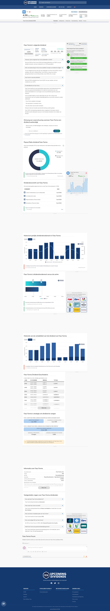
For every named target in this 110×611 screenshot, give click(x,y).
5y (78, 193)
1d (71, 193)
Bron (62, 209)
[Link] (42, 551)
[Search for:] (63, 2)
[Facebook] (51, 583)
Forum (84, 20)
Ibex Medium (74, 12)
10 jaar (30, 239)
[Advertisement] (55, 32)
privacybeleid (27, 135)
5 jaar (25, 239)
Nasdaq (25, 594)
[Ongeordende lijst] (37, 551)
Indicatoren (61, 20)
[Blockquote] (39, 551)
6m (74, 193)
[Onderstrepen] (32, 551)
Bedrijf (80, 20)
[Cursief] (30, 551)
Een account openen (79, 58)
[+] (46, 551)
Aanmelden (57, 131)
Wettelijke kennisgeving (77, 596)
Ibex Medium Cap (27, 599)
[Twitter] (55, 583)
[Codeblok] (41, 551)
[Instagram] (58, 583)
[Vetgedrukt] (28, 551)
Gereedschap (75, 20)
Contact (74, 601)
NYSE (24, 592)
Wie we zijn (75, 599)
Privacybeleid (75, 592)
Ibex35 (25, 596)
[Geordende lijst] (35, 551)
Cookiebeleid (75, 594)
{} (44, 551)
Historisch (68, 20)
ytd (82, 193)
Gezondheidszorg (83, 12)
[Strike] (34, 551)
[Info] (63, 145)
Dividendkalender (44, 592)
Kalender (55, 20)
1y (76, 193)
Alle (34, 239)
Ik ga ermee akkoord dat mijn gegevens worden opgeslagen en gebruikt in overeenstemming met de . (43, 134)
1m (72, 193)
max (80, 193)
